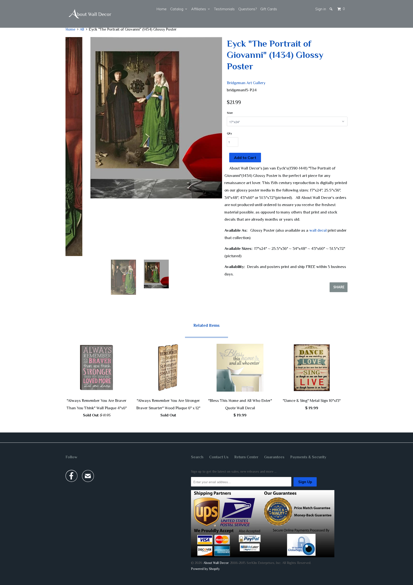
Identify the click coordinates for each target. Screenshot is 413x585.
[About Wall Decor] (90, 14)
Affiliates (199, 9)
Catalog (177, 9)
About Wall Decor (215, 563)
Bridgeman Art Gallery (246, 83)
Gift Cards (268, 9)
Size (230, 113)
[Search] (331, 9)
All (82, 29)
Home (162, 9)
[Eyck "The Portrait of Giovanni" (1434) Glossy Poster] (143, 117)
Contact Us (218, 457)
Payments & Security (308, 457)
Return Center (246, 457)
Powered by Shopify (205, 569)
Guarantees (274, 457)
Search (197, 457)
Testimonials (224, 9)
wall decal (318, 230)
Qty (229, 133)
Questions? (247, 9)
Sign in (320, 9)
